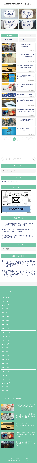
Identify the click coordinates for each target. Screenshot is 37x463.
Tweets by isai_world (9, 181)
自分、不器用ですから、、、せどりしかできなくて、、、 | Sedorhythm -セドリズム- (19, 265)
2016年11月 (6, 379)
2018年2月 (5, 324)
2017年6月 (5, 356)
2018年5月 (5, 313)
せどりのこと (27, 39)
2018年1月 (5, 328)
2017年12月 (6, 332)
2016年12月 (6, 375)
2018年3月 (5, 320)
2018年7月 (5, 305)
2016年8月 (5, 391)
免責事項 (25, 458)
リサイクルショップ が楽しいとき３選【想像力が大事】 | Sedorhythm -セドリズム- (19, 274)
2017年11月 (6, 336)
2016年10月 (6, 383)
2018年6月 (5, 309)
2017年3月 (5, 363)
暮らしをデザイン (10, 39)
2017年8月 (5, 348)
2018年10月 (6, 297)
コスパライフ (27, 35)
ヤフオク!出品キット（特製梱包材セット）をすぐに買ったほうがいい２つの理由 (18, 230)
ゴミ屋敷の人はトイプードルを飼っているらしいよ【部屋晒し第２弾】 (18, 237)
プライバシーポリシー (14, 458)
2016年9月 (5, 387)
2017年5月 (5, 359)
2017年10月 (6, 340)
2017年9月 (5, 344)
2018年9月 (5, 301)
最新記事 (9, 35)
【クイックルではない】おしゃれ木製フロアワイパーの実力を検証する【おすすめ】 (18, 224)
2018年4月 (5, 317)
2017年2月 (5, 367)
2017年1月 (5, 371)
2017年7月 (5, 352)
